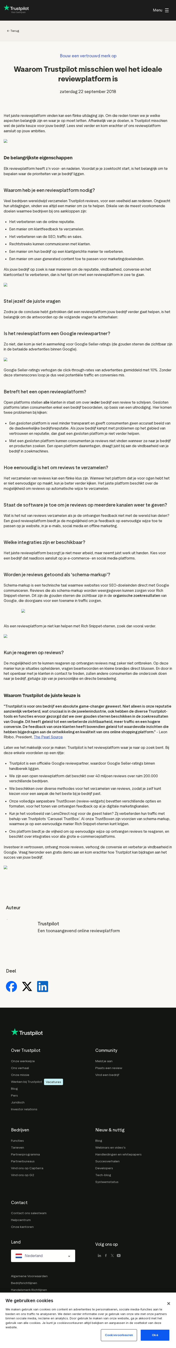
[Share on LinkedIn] (42, 987)
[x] (112, 1256)
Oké (155, 1335)
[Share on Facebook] (11, 987)
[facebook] (106, 1256)
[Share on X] (27, 987)
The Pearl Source (48, 737)
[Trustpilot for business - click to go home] (16, 10)
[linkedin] (99, 1256)
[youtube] (118, 1256)
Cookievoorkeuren (119, 1335)
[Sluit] (169, 1303)
